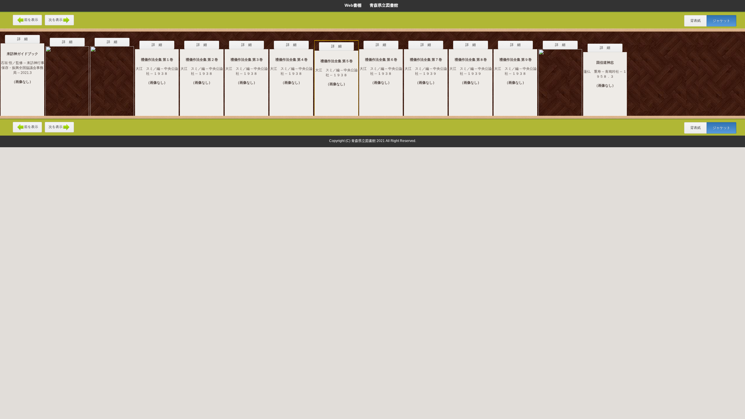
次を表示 (56, 20)
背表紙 (695, 21)
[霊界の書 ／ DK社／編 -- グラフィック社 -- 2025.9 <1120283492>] (112, 77)
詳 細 (22, 39)
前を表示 (31, 20)
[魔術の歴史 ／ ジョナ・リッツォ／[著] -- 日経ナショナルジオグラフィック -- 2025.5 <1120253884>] (67, 77)
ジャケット (721, 21)
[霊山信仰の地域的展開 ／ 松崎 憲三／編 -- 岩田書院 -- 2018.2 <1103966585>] (560, 79)
